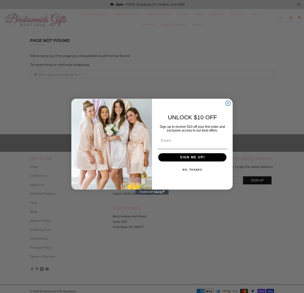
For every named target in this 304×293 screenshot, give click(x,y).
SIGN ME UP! (192, 157)
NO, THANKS (192, 169)
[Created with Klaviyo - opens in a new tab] (152, 192)
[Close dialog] (228, 103)
